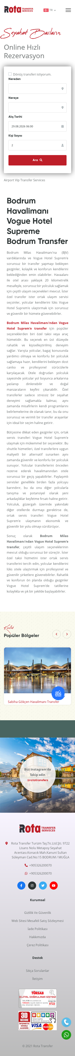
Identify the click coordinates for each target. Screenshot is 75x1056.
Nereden (14, 79)
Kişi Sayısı (15, 135)
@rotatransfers (37, 779)
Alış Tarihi (15, 116)
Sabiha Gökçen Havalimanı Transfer (33, 702)
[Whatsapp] (66, 1035)
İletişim (37, 979)
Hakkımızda (37, 937)
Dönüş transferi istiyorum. (32, 74)
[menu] (68, 10)
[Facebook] (21, 885)
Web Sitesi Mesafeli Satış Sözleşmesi (38, 921)
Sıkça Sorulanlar (37, 971)
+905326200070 (40, 865)
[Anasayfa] (19, 9)
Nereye (13, 98)
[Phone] (66, 1022)
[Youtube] (54, 885)
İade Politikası (38, 929)
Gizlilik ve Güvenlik (37, 913)
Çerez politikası (37, 945)
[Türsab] (37, 999)
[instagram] (32, 885)
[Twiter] (43, 885)
